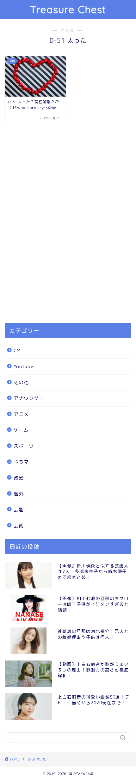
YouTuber (25, 366)
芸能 (19, 509)
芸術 (19, 525)
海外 (19, 494)
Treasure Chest (68, 9)
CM (17, 350)
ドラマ (21, 462)
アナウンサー (29, 398)
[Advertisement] (68, 239)
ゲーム (21, 430)
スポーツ (24, 446)
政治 (19, 478)
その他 (21, 382)
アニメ (21, 414)
